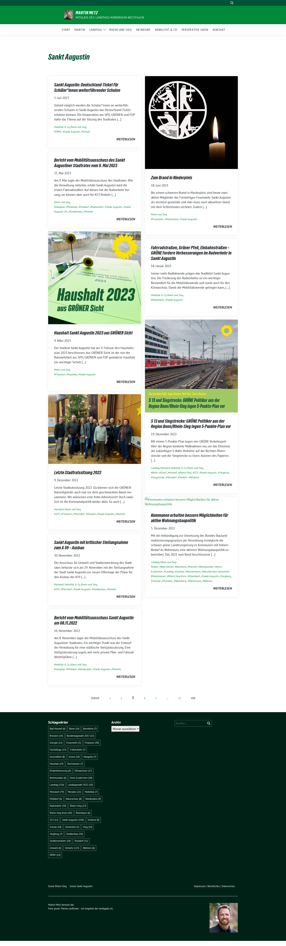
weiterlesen (125, 139)
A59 (57, 514)
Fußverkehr (77, 749)
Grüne (74, 756)
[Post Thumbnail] (191, 122)
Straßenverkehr (60, 840)
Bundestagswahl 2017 (80, 735)
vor (193, 698)
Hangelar (60, 207)
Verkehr (89, 211)
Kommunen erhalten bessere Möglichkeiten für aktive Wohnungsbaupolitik (189, 518)
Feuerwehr (158, 219)
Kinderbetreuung (60, 770)
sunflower (74, 908)
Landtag (155, 468)
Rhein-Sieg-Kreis (177, 576)
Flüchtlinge (58, 749)
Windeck (194, 477)
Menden (91, 514)
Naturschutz (74, 798)
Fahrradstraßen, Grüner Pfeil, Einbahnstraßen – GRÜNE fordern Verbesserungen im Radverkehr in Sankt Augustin (191, 253)
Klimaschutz (83, 770)
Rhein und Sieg (79, 127)
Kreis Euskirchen (81, 777)
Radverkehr (98, 207)
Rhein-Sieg (185, 472)
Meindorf (165, 468)
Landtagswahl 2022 (80, 784)
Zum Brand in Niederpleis (171, 177)
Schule (86, 131)
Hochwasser (75, 763)
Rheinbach (194, 576)
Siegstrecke (158, 477)
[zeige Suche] (232, 3)
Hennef (173, 472)
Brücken (56, 735)
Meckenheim (194, 571)
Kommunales (58, 777)
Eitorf (163, 472)
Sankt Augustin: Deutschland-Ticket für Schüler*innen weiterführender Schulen (87, 87)
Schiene (93, 819)
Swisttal (156, 581)
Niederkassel (159, 576)
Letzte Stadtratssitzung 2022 (77, 472)
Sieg (87, 826)
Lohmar (180, 571)
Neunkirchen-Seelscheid (216, 571)
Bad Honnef (167, 566)
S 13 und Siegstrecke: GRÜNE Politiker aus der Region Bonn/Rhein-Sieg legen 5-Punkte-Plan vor (191, 423)
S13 (196, 472)
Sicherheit (72, 826)
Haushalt (72, 374)
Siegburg (224, 472)
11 (179, 698)
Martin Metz (87, 12)
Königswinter (207, 566)
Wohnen (208, 581)
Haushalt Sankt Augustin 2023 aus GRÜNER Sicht (93, 332)
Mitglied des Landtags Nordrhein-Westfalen (110, 17)
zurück (95, 698)
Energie (56, 742)
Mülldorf (84, 207)
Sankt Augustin (72, 131)
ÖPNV (58, 131)
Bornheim (181, 566)
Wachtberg (180, 581)
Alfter (155, 566)
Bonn (155, 472)
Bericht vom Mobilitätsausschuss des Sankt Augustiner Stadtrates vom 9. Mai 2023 (89, 162)
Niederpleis (173, 219)
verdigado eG (106, 908)
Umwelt (55, 848)
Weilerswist (195, 581)
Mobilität (72, 207)
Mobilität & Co (62, 127)
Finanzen (60, 374)
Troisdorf (171, 477)
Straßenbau (76, 211)
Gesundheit (57, 756)
